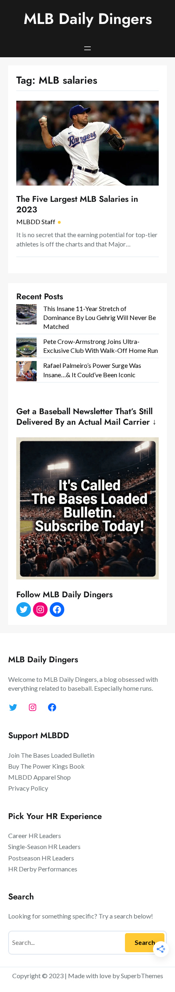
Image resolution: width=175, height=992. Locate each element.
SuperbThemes (142, 975)
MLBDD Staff (35, 221)
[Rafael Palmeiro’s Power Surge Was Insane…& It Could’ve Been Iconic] (26, 372)
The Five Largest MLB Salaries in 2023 (77, 204)
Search (145, 942)
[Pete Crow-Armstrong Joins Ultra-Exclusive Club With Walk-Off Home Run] (26, 348)
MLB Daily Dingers (88, 19)
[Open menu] (87, 48)
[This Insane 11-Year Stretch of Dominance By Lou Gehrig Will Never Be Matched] (26, 315)
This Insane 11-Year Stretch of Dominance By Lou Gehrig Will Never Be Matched (99, 317)
